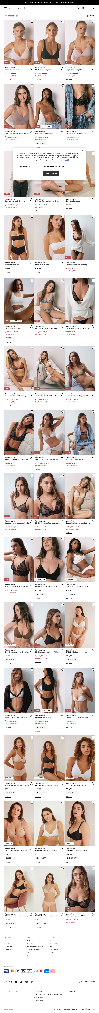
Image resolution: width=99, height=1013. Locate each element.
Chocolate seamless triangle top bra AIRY (17, 652)
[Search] (78, 8)
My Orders (7, 950)
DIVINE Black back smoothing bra (77, 850)
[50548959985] (62, 411)
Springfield (67, 1009)
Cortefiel (74, 1009)
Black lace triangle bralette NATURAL (17, 586)
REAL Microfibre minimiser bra (76, 785)
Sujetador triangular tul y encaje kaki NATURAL (78, 396)
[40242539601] (93, 475)
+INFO (67, 160)
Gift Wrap (30, 955)
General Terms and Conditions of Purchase (48, 994)
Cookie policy (38, 1000)
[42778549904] (32, 280)
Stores (52, 952)
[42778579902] (93, 538)
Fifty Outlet (82, 1009)
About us (52, 941)
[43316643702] (93, 153)
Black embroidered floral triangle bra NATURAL (47, 523)
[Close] (82, 150)
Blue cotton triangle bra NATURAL (77, 717)
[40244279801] (32, 475)
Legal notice (38, 991)
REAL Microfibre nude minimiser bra (17, 785)
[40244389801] (93, 348)
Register (6, 944)
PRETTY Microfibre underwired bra (46, 850)
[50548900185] (62, 604)
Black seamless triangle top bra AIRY (47, 586)
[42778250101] (93, 802)
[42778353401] (62, 868)
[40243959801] (93, 411)
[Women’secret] (17, 8)
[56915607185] (32, 21)
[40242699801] (62, 280)
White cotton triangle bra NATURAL (47, 459)
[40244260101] (93, 216)
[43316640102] (32, 216)
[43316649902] (62, 216)
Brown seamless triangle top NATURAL (17, 133)
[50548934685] (32, 669)
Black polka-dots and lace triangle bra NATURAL (78, 265)
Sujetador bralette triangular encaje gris (17, 459)
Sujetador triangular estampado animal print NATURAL (17, 523)
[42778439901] (62, 802)
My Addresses (8, 947)
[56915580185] (62, 21)
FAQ (28, 952)
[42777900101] (62, 737)
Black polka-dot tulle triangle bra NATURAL (78, 328)
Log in (6, 941)
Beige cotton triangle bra (74, 70)
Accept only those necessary (54, 166)
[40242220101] (93, 85)
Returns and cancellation (35, 947)
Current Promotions (33, 950)
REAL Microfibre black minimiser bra (47, 785)
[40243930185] (32, 538)
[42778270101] (32, 868)
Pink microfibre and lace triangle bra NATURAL (47, 201)
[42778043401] (32, 737)
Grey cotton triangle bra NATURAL (16, 717)
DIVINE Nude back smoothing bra (16, 850)
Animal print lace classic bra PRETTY (78, 459)
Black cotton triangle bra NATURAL (47, 652)
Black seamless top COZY (43, 717)
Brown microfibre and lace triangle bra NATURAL (17, 396)
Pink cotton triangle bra (12, 70)
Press (51, 947)
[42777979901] (93, 737)
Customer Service (33, 941)
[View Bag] (92, 8)
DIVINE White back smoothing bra (77, 652)
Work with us (54, 950)
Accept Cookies (51, 173)
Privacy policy (38, 997)
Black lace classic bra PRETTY (76, 916)
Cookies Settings (69, 991)
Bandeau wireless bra (73, 201)
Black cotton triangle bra (43, 70)
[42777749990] (93, 604)
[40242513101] (32, 348)
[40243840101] (93, 868)
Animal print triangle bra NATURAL (46, 328)
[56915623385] (93, 21)
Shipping (30, 944)
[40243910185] (62, 475)
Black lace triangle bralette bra (76, 133)
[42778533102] (62, 85)
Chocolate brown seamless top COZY (47, 133)
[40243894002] (32, 411)
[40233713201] (32, 85)
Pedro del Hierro (57, 1009)
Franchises (53, 944)
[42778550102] (62, 538)
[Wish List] (87, 8)
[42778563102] (32, 604)
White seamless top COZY (13, 328)
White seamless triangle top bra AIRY (78, 586)
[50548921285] (93, 669)
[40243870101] (93, 280)
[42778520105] (62, 669)
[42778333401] (32, 802)
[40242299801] (62, 348)
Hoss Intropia (91, 1009)
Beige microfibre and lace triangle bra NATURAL (78, 523)
